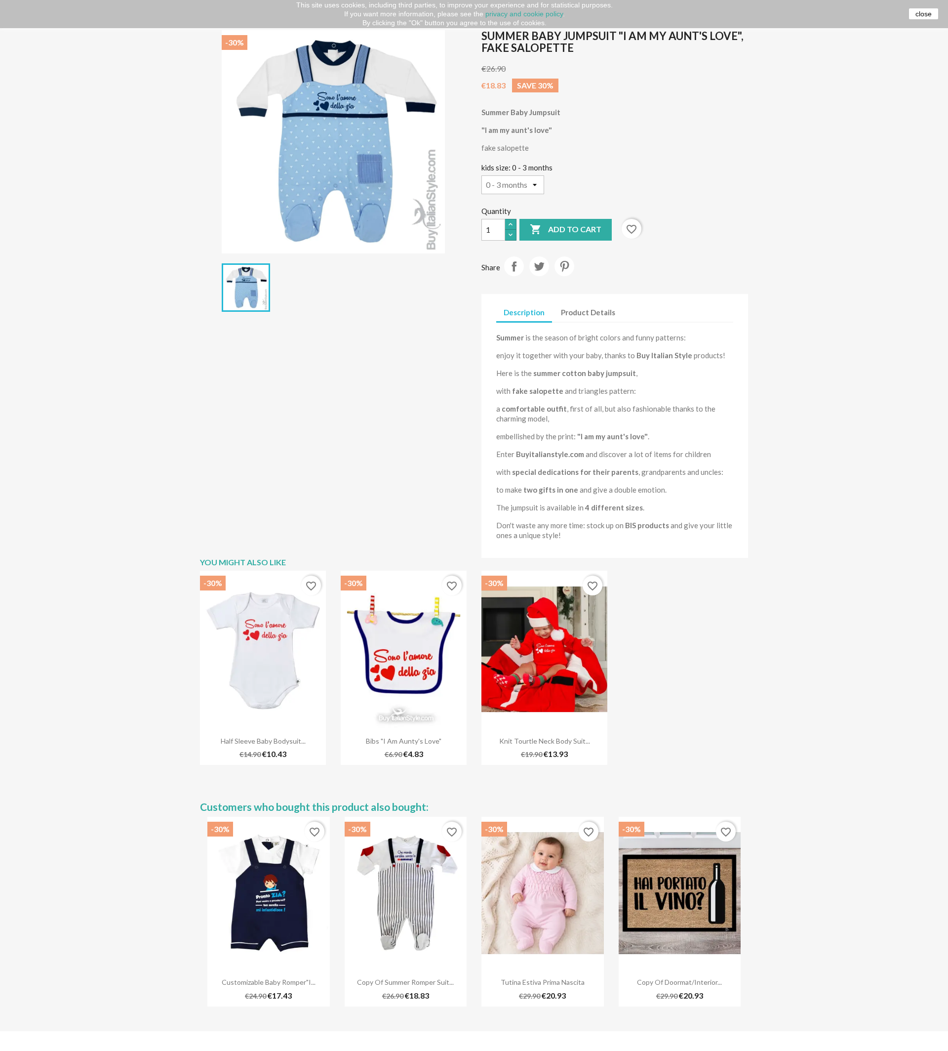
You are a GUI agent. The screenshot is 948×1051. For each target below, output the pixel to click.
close (923, 14)
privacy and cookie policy (524, 14)
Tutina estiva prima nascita (543, 982)
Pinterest (564, 266)
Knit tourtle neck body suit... (544, 741)
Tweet (539, 266)
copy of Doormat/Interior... (679, 982)
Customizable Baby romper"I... (269, 982)
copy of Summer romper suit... (405, 982)
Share (514, 266)
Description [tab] (524, 312)
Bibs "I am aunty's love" (403, 741)
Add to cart (565, 229)
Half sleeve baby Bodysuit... (263, 741)
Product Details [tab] (588, 312)
